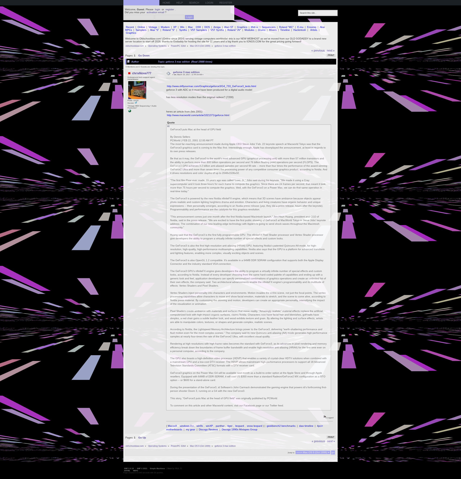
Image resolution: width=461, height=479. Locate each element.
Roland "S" (169, 29)
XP (174, 27)
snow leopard (254, 425)
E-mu (300, 27)
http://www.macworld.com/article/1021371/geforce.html (198, 115)
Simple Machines (157, 468)
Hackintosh (299, 29)
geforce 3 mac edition (186, 72)
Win (182, 27)
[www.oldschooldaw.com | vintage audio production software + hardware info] (129, 111)
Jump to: (291, 453)
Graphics (242, 27)
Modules (249, 29)
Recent (130, 27)
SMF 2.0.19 (129, 468)
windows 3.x (187, 425)
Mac (190, 27)
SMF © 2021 (142, 468)
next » (331, 50)
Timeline (285, 29)
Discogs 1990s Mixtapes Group (239, 429)
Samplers (141, 29)
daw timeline (306, 425)
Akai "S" (154, 29)
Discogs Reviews (208, 429)
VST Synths (217, 29)
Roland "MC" (286, 27)
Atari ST (228, 27)
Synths (183, 29)
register (169, 9)
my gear (190, 429)
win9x (199, 425)
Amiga (217, 27)
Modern (165, 27)
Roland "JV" (234, 29)
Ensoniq (311, 27)
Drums (261, 29)
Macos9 (172, 425)
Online (141, 27)
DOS (207, 27)
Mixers (273, 29)
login (157, 9)
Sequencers (269, 27)
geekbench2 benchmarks (281, 425)
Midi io (254, 27)
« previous (318, 50)
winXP (209, 425)
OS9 (198, 27)
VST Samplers (199, 29)
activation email (155, 12)
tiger (229, 425)
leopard (239, 425)
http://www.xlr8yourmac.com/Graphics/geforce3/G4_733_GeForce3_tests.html (211, 86)
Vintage (153, 27)
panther (220, 425)
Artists (313, 29)
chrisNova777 (141, 73)
